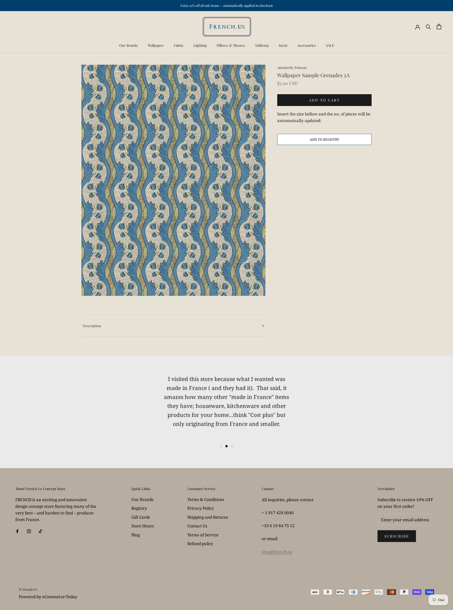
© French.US (28, 589)
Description (92, 325)
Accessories (306, 45)
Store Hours (142, 526)
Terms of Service (202, 535)
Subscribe (396, 536)
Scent (283, 45)
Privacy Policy (200, 508)
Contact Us (197, 526)
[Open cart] (439, 26)
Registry (139, 508)
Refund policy (200, 543)
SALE (330, 45)
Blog (135, 535)
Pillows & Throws (231, 45)
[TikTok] (40, 531)
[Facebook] (17, 531)
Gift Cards (140, 517)
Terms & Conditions (205, 499)
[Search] (428, 26)
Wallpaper (156, 45)
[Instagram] (29, 531)
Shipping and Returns (207, 517)
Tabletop (262, 45)
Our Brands (128, 45)
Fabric (179, 45)
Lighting (200, 45)
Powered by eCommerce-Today (48, 596)
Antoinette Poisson (292, 67)
